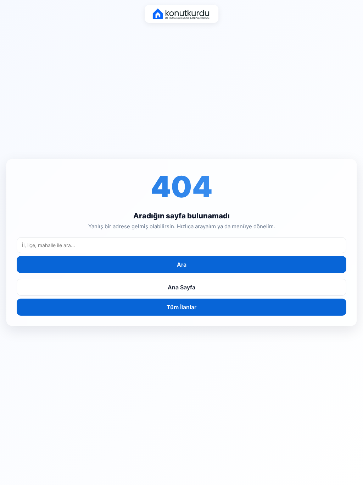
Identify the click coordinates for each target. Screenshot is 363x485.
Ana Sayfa (181, 287)
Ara (181, 264)
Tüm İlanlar (181, 307)
